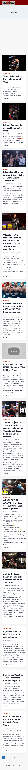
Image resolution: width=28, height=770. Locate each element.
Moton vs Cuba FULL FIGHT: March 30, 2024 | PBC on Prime (14, 367)
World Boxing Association (10, 183)
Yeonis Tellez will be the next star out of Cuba (12, 79)
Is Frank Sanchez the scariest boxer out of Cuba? (12, 128)
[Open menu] (25, 3)
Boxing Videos (6, 73)
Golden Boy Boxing (9, 439)
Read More (7, 98)
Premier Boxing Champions (10, 84)
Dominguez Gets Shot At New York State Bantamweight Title (13, 678)
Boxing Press (7, 640)
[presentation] (14, 63)
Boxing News (6, 169)
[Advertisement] (14, 38)
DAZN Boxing (7, 511)
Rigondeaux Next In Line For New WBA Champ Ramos (12, 634)
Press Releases (7, 628)
